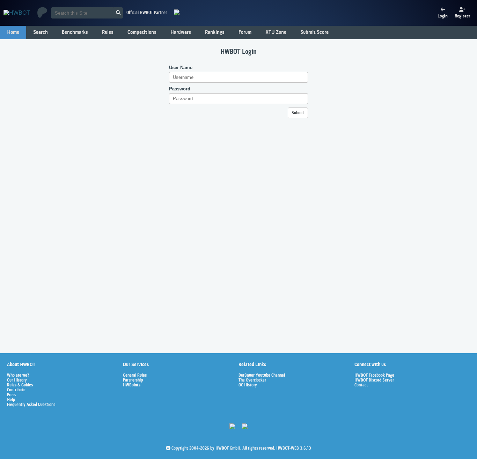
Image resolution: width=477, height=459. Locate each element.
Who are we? (18, 375)
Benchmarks (75, 32)
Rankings (215, 32)
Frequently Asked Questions (31, 404)
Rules (107, 32)
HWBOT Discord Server (374, 380)
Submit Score (314, 32)
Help (11, 400)
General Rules (135, 375)
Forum (245, 32)
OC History (248, 385)
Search (40, 32)
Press (11, 395)
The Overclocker (252, 380)
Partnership (133, 380)
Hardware (180, 32)
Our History (17, 380)
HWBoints (131, 385)
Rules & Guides (20, 385)
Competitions (141, 32)
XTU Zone (275, 32)
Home (13, 32)
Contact (361, 385)
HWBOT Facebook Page (374, 375)
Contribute (16, 390)
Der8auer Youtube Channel (262, 375)
